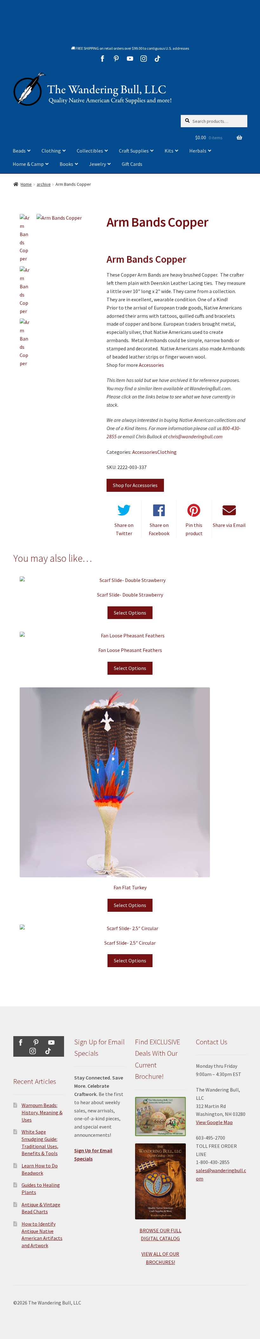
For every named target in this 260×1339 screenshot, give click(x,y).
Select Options (130, 613)
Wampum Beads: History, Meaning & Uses (42, 1112)
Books (66, 164)
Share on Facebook (159, 529)
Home (26, 184)
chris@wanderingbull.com (195, 436)
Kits (169, 150)
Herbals (197, 150)
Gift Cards (132, 164)
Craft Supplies (134, 150)
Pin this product (194, 529)
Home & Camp (28, 164)
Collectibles (90, 150)
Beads (19, 150)
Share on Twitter (123, 529)
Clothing (51, 150)
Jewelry (97, 164)
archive (44, 184)
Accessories (151, 365)
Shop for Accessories (135, 485)
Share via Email (229, 525)
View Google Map (214, 1122)
